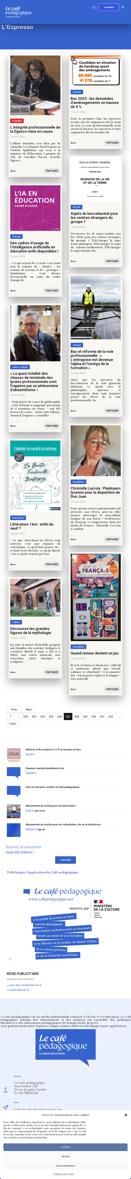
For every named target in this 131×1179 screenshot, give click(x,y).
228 (76, 716)
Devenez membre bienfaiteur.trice (45, 768)
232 (110, 716)
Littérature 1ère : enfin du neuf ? (31, 526)
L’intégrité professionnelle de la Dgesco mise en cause (35, 129)
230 (93, 716)
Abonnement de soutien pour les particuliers (51, 806)
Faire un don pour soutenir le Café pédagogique (52, 787)
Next (29, 709)
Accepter (65, 1147)
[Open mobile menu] (95, 7)
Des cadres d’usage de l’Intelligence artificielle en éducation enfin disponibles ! (34, 247)
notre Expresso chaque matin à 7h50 (52, 1026)
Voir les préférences (65, 1166)
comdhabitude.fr (18, 989)
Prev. (14, 709)
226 (59, 716)
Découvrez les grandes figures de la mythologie (30, 631)
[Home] (19, 23)
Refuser (65, 1157)
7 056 (12, 723)
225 (51, 716)
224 (42, 716)
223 (34, 716)
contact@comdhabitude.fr (24, 985)
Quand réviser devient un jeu (95, 653)
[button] (126, 1115)
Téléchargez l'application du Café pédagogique (42, 872)
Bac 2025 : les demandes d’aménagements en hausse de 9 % (95, 102)
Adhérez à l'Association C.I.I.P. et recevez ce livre (53, 749)
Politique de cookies (64, 1174)
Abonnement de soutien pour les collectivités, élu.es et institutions (63, 824)
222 (25, 716)
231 (102, 716)
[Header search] (123, 6)
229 (85, 716)
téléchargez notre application (105, 1026)
